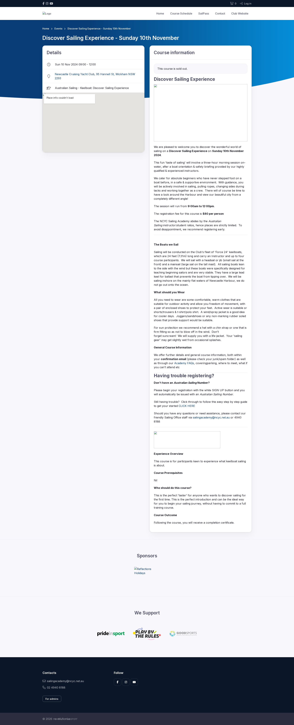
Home (160, 13)
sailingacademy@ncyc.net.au (211, 417)
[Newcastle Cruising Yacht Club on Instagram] (47, 3)
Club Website (239, 13)
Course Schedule (181, 13)
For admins (51, 698)
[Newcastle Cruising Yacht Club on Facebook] (43, 3)
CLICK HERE (187, 406)
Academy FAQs (184, 363)
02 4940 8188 (56, 687)
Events (58, 28)
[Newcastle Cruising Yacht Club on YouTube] (51, 3)
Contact (220, 13)
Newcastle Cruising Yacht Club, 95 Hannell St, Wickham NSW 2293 (95, 76)
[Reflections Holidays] (147, 571)
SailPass (203, 13)
